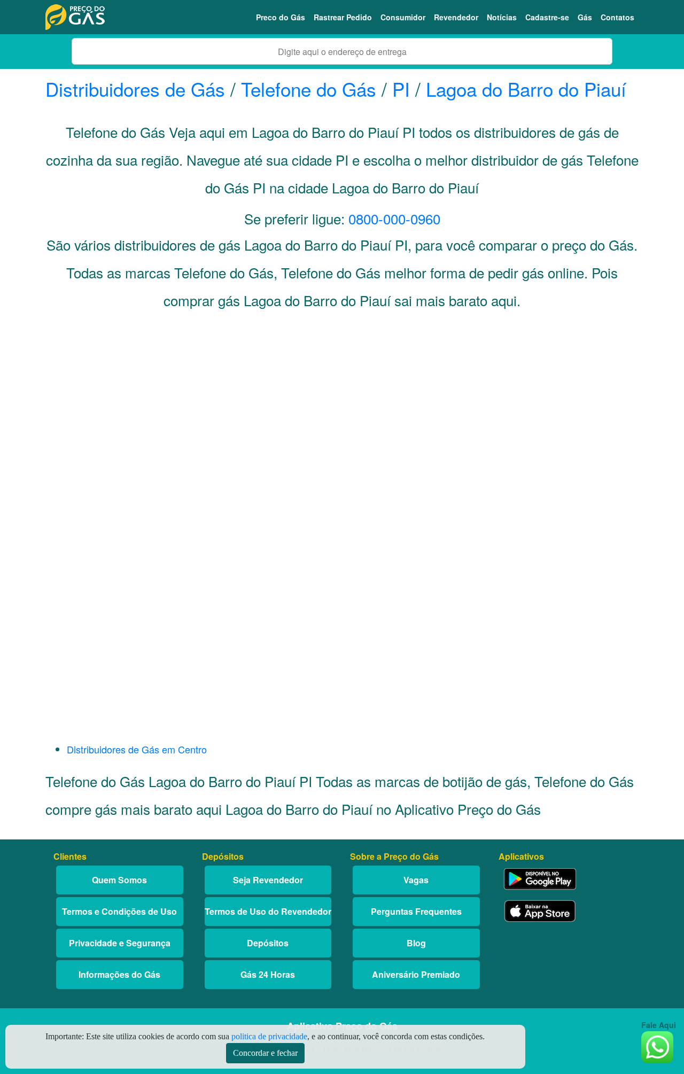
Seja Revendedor (268, 880)
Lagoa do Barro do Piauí (526, 88)
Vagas (416, 880)
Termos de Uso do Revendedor (268, 911)
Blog (416, 943)
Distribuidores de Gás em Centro (137, 749)
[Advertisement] (342, 425)
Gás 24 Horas (267, 974)
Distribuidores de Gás (137, 88)
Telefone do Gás (308, 88)
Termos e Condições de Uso (119, 911)
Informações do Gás (119, 974)
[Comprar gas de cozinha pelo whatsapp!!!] (657, 1046)
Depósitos (268, 943)
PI (401, 88)
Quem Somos (119, 880)
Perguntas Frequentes (416, 911)
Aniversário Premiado (416, 974)
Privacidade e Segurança (119, 943)
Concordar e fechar (265, 1052)
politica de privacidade (269, 1036)
